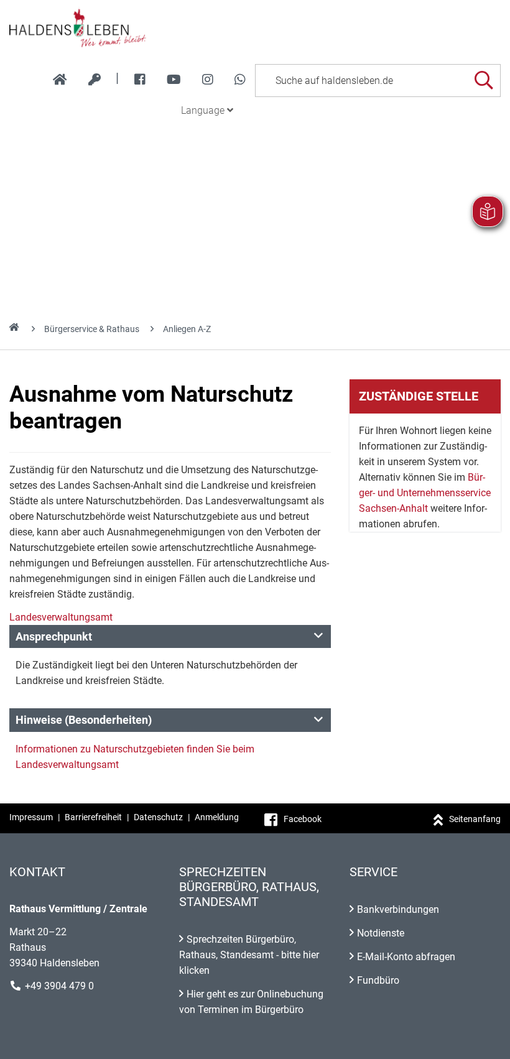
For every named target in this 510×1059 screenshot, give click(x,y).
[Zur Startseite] (255, 27)
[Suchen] (484, 80)
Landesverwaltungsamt (61, 617)
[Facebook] (140, 79)
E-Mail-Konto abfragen (406, 957)
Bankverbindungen (398, 909)
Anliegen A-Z (187, 329)
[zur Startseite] (60, 79)
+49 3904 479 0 (59, 986)
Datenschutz (158, 817)
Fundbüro (378, 980)
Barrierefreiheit (93, 817)
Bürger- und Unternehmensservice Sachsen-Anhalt (425, 492)
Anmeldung (217, 817)
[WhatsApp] (240, 79)
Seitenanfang (475, 819)
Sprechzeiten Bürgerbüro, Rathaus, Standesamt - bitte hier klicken (249, 954)
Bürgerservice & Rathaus (91, 329)
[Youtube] (173, 79)
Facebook (303, 819)
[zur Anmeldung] (94, 79)
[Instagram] (208, 79)
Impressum (31, 817)
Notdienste (380, 933)
